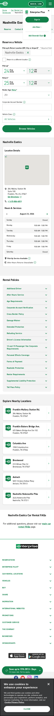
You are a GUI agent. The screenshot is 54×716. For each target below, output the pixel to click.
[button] (50, 4)
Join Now (36, 27)
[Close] (48, 684)
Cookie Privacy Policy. (14, 702)
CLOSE (27, 709)
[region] (27, 697)
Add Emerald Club (36, 35)
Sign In (37, 19)
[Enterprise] (4, 4)
